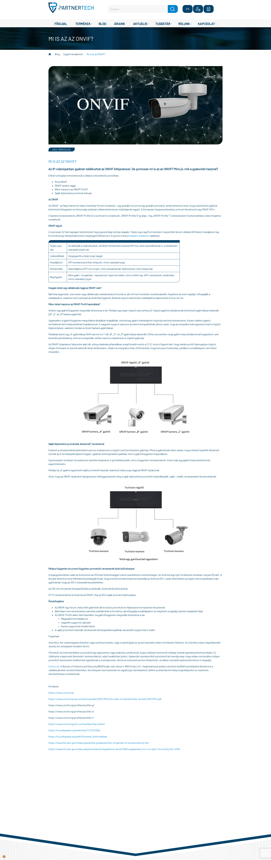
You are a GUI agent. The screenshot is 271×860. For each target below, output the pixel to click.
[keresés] (173, 9)
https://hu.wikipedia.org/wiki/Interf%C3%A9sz (74, 730)
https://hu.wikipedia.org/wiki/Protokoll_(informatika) (77, 736)
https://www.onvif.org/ (61, 692)
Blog (57, 54)
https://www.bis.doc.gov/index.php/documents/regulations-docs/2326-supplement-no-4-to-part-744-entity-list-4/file (114, 749)
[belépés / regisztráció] (198, 9)
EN (187, 8)
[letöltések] (209, 9)
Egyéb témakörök (73, 54)
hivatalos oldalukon (138, 235)
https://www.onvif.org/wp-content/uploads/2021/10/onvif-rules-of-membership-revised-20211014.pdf (105, 698)
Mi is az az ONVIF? (96, 54)
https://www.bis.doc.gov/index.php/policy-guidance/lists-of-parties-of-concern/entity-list (98, 742)
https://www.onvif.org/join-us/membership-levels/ (76, 723)
